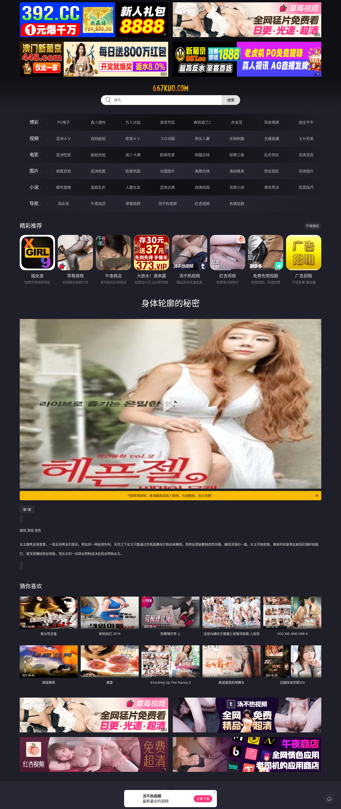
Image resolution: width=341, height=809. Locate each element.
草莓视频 (132, 203)
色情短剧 (236, 203)
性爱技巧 (306, 187)
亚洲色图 (98, 171)
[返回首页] (329, 798)
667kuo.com (171, 88)
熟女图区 (271, 171)
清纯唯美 (236, 171)
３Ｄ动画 (167, 138)
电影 (34, 155)
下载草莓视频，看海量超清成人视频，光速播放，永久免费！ (170, 495)
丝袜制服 (236, 138)
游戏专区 (167, 122)
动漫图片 (167, 171)
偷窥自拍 (63, 171)
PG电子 (63, 122)
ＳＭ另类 (306, 138)
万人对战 (132, 122)
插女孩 (63, 203)
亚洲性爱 (63, 154)
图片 (34, 171)
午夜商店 (98, 203)
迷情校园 (202, 187)
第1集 (27, 509)
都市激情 (63, 187)
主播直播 (271, 138)
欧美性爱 (167, 154)
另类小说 (236, 187)
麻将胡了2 (202, 122)
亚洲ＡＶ (63, 138)
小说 (34, 187)
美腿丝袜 (202, 171)
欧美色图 (132, 171)
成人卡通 (132, 154)
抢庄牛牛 (306, 122)
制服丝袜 (202, 154)
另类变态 (306, 154)
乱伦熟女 (271, 154)
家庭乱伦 (98, 187)
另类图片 (306, 171)
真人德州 (98, 122)
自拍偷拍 (98, 138)
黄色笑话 (271, 187)
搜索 (231, 100)
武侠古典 (167, 187)
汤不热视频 (167, 203)
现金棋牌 (271, 122)
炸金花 (236, 122)
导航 (34, 203)
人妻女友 (132, 187)
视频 (34, 138)
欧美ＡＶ (132, 138)
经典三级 (236, 154)
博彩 (34, 122)
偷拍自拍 (98, 154)
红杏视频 (202, 203)
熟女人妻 (202, 138)
